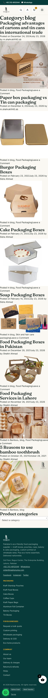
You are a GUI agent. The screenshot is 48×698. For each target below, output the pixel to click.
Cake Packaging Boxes (22, 229)
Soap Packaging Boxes (22, 294)
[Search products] (20, 10)
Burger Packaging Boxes (18, 169)
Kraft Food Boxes (10, 590)
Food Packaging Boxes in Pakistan (22, 344)
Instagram (17, 575)
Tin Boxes (7, 615)
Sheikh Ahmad (10, 353)
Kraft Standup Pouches (13, 585)
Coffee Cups (8, 598)
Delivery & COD (10, 639)
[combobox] (24, 518)
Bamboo (14, 440)
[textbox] (24, 520)
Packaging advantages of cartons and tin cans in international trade (22, 27)
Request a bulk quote (12, 626)
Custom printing (10, 630)
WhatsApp (26, 2)
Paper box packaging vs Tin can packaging (23, 100)
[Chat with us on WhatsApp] (5, 692)
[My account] (27, 10)
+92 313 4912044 (11, 2)
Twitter (26, 575)
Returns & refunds (11, 667)
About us (7, 654)
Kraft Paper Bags (10, 602)
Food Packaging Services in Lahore (18, 396)
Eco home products (11, 643)
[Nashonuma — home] (6, 9)
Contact (6, 675)
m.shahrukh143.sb (12, 39)
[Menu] (42, 10)
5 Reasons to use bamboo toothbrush (20, 449)
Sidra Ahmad (6, 179)
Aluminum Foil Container (13, 606)
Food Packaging (24, 90)
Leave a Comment (20, 337)
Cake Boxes (8, 594)
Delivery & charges (11, 662)
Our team (7, 658)
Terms (13, 694)
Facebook (7, 575)
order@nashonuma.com (13, 570)
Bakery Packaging (11, 611)
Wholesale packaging (12, 634)
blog (12, 90)
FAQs (5, 671)
